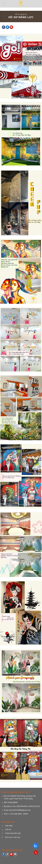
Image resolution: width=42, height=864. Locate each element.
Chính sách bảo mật (12, 833)
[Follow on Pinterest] (11, 854)
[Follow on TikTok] (7, 854)
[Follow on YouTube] (15, 854)
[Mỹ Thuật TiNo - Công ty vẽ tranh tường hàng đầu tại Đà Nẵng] (21, 4)
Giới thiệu (9, 826)
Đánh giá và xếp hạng (12, 837)
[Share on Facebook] (3, 27)
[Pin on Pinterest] (11, 27)
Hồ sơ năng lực (21, 14)
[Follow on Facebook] (3, 854)
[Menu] (3, 3)
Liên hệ (8, 829)
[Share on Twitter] (7, 27)
